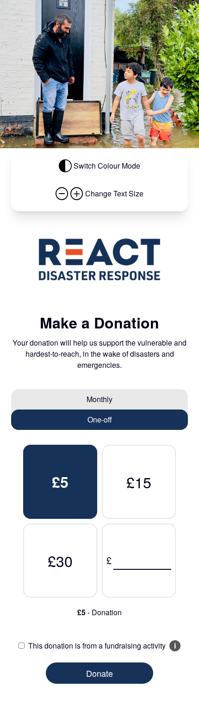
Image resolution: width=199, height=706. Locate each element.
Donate (99, 673)
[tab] (99, 399)
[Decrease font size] (62, 193)
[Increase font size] (76, 193)
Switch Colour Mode (107, 165)
